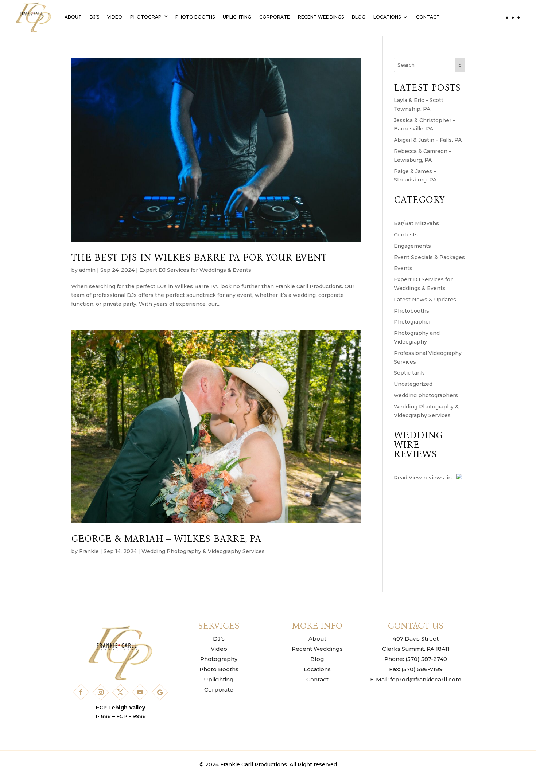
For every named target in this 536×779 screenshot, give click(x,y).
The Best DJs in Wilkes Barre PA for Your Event (199, 257)
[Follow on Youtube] (140, 692)
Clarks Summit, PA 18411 (416, 648)
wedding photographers (426, 395)
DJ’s (94, 17)
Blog (358, 17)
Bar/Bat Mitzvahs (416, 223)
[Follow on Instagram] (100, 692)
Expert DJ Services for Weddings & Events (195, 270)
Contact (428, 17)
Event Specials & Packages (429, 257)
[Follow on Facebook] (81, 692)
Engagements (412, 246)
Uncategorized (413, 384)
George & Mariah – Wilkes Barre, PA (166, 538)
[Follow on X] (120, 692)
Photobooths (411, 311)
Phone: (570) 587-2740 (415, 658)
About (73, 17)
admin (87, 270)
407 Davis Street (416, 638)
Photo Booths (195, 17)
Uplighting (237, 17)
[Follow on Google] (159, 692)
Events (403, 268)
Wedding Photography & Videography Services (203, 551)
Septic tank (409, 372)
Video (114, 17)
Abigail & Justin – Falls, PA (428, 140)
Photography (148, 17)
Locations (387, 17)
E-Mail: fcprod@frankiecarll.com (415, 679)
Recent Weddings (321, 17)
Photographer (412, 321)
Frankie (89, 551)
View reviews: (427, 477)
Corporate (274, 17)
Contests (406, 234)
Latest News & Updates (425, 299)
